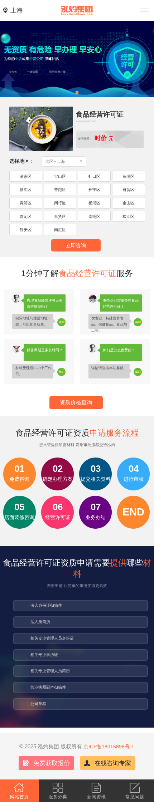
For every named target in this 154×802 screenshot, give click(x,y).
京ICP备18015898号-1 (108, 746)
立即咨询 (76, 245)
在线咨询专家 (113, 763)
